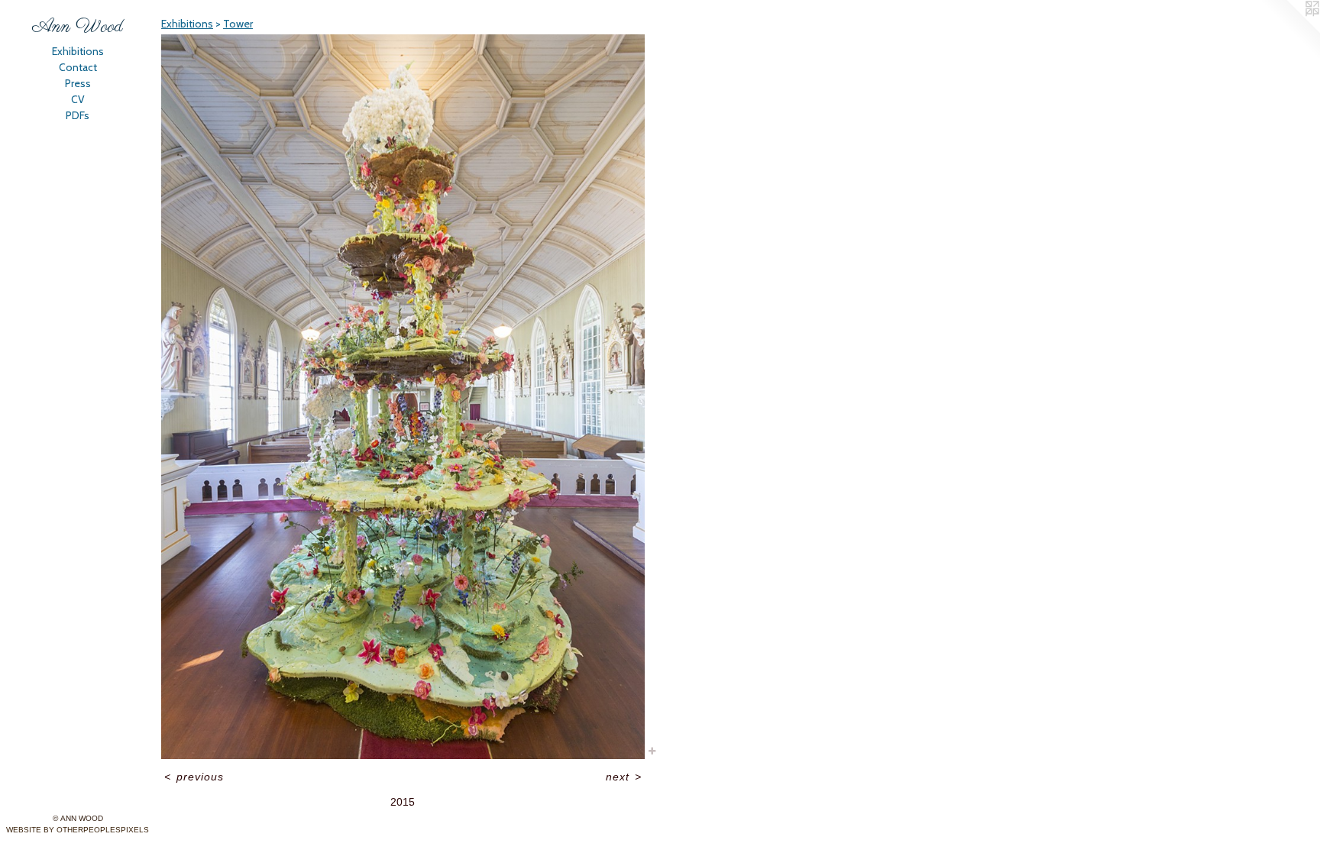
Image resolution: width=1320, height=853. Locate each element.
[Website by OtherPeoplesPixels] (1289, 30)
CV (78, 99)
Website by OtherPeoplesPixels (77, 830)
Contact (78, 67)
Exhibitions (78, 51)
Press (78, 83)
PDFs (77, 115)
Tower (238, 24)
